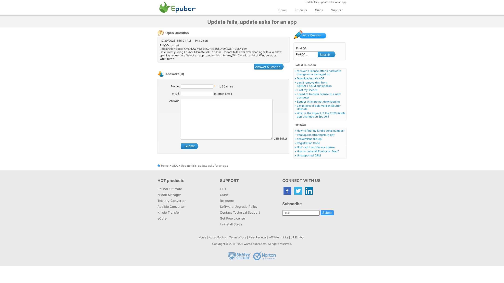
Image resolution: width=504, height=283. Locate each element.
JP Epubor (297, 237)
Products (301, 10)
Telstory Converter (172, 201)
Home (282, 10)
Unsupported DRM (309, 155)
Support (337, 10)
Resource (227, 201)
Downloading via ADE (310, 78)
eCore (162, 218)
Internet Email (222, 93)
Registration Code (308, 143)
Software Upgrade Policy (239, 207)
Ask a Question (311, 35)
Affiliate (274, 237)
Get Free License (232, 218)
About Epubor (218, 237)
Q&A (175, 165)
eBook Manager (169, 195)
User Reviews (257, 237)
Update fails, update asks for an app (204, 165)
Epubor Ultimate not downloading (318, 101)
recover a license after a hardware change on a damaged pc (319, 72)
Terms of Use (237, 237)
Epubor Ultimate (170, 189)
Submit (327, 212)
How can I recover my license (316, 147)
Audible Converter (171, 207)
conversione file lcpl (309, 139)
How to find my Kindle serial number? (321, 130)
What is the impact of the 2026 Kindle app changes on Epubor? (321, 114)
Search (325, 55)
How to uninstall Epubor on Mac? (318, 151)
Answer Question (267, 67)
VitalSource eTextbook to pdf (315, 134)
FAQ (223, 189)
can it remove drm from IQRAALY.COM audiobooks (314, 84)
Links (285, 237)
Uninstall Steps (231, 224)
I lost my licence (307, 90)
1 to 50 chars (224, 86)
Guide (319, 10)
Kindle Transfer (169, 212)
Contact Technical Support (240, 212)
